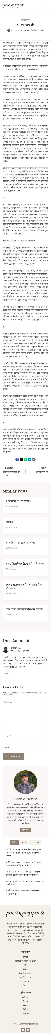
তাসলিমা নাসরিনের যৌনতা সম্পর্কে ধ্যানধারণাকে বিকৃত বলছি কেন (23, 892)
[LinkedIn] (29, 459)
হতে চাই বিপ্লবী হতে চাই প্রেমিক (11, 472)
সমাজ (25, 957)
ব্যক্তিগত (25, 981)
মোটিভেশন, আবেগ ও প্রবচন (25, 961)
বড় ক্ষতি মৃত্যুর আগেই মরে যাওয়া (21, 543)
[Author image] (8, 30)
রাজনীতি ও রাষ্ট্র (25, 977)
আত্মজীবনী (25, 20)
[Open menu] (46, 6)
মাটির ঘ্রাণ (10, 522)
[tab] (14, 842)
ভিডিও (25, 1009)
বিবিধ (25, 985)
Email (7, 748)
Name (7, 736)
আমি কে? (25, 830)
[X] (21, 459)
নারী (25, 965)
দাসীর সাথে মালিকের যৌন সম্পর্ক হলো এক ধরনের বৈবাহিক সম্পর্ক (24, 883)
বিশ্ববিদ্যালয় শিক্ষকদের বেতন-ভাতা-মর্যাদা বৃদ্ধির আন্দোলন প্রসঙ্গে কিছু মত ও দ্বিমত (23, 864)
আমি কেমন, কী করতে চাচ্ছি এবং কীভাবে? (25, 609)
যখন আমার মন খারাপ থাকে (18, 501)
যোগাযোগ (25, 1013)
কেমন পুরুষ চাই (42, 470)
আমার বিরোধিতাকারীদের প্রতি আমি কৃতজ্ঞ (25, 564)
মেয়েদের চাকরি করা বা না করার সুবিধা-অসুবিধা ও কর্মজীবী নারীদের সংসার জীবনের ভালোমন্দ (24, 873)
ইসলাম (25, 969)
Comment (9, 702)
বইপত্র (25, 1005)
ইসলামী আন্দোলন (25, 973)
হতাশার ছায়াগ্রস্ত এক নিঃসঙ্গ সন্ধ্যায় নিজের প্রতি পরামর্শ (25, 586)
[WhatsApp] (25, 459)
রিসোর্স (25, 1001)
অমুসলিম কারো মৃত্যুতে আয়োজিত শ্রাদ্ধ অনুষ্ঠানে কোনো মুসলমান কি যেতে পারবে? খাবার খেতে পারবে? (23, 853)
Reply (7, 673)
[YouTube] (28, 1030)
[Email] (34, 459)
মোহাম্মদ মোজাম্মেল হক (20, 30)
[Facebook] (17, 459)
